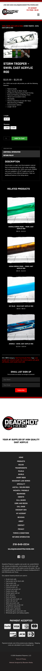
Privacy (21, 529)
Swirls (21, 474)
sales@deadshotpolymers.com (26, 5)
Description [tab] (7, 149)
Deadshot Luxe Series (21, 481)
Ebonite (21, 497)
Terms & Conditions (21, 533)
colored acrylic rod (16, 360)
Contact (21, 525)
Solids (21, 465)
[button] (35, 34)
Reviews (21, 517)
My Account (32, 8)
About (21, 521)
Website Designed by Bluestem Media (21, 662)
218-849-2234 (9, 5)
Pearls (21, 471)
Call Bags (21, 507)
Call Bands (21, 500)
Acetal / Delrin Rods (21, 487)
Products (21, 461)
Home (3, 26)
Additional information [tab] (11, 152)
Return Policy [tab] (8, 156)
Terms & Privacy (21, 659)
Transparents (21, 468)
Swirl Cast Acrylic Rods (15, 26)
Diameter (7, 124)
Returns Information (21, 537)
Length (6, 115)
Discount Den (21, 510)
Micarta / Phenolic (21, 491)
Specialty (21, 484)
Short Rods (21, 478)
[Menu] (38, 14)
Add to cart (19, 138)
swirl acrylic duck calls (17, 362)
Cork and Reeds (21, 503)
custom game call (29, 360)
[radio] (7, 119)
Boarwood (21, 494)
